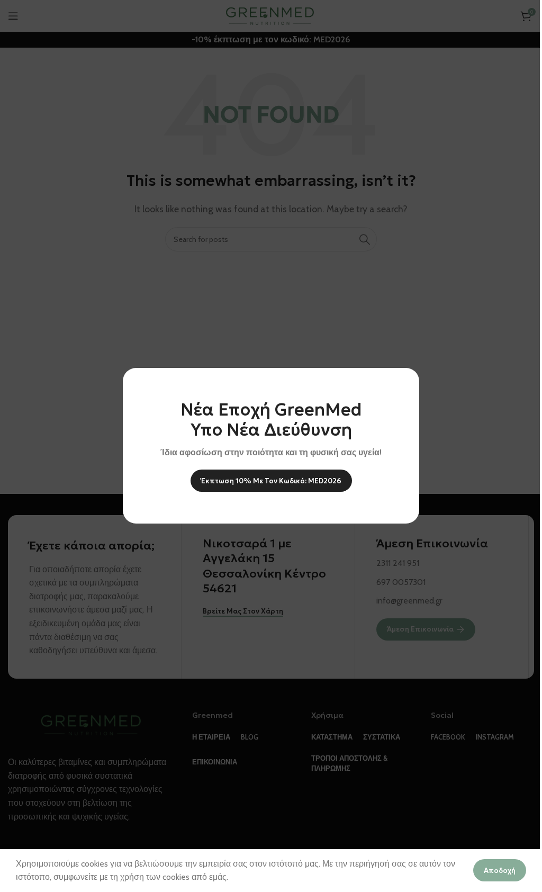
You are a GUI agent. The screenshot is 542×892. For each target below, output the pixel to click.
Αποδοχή (500, 870)
